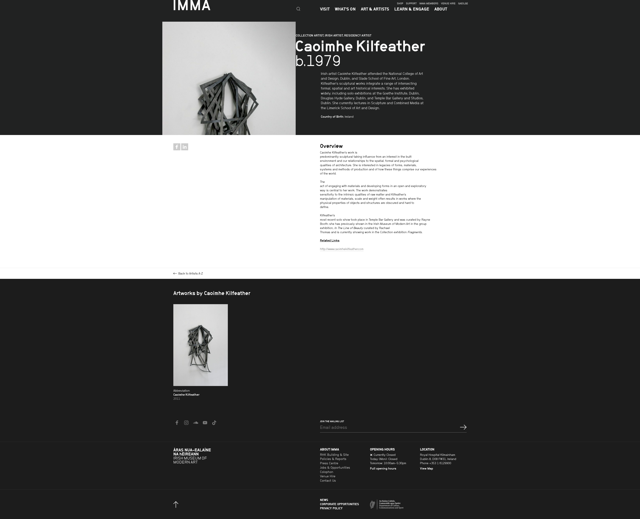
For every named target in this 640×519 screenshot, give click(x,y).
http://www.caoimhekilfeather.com (342, 249)
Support (411, 3)
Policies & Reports (333, 459)
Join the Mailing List (332, 421)
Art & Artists (375, 9)
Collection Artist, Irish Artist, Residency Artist (333, 35)
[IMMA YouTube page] (205, 422)
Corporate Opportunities (339, 504)
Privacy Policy (331, 508)
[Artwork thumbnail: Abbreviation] (200, 345)
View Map (426, 468)
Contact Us (328, 480)
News (324, 500)
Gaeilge (463, 3)
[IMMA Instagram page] (186, 422)
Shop (400, 3)
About (440, 9)
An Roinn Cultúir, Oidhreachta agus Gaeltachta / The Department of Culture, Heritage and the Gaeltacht (399, 505)
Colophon (326, 472)
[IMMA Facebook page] (177, 422)
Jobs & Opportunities (335, 467)
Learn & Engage (411, 9)
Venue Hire (448, 3)
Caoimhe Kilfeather (186, 394)
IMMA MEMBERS (428, 3)
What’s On (345, 9)
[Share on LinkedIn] (184, 146)
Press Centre (329, 463)
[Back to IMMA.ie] (198, 464)
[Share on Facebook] (176, 146)
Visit (325, 9)
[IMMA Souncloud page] (195, 422)
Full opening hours (383, 468)
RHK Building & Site (334, 454)
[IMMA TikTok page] (214, 422)
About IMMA (329, 449)
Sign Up (463, 427)
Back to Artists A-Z (190, 273)
